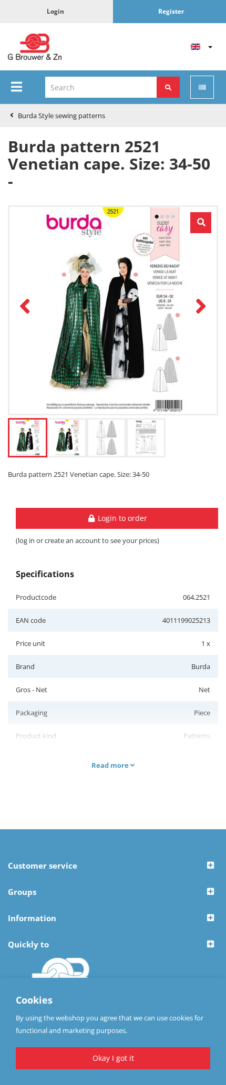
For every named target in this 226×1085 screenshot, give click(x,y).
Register (171, 11)
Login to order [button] (121, 518)
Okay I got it (113, 1058)
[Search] (168, 87)
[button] (113, 866)
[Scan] (202, 87)
